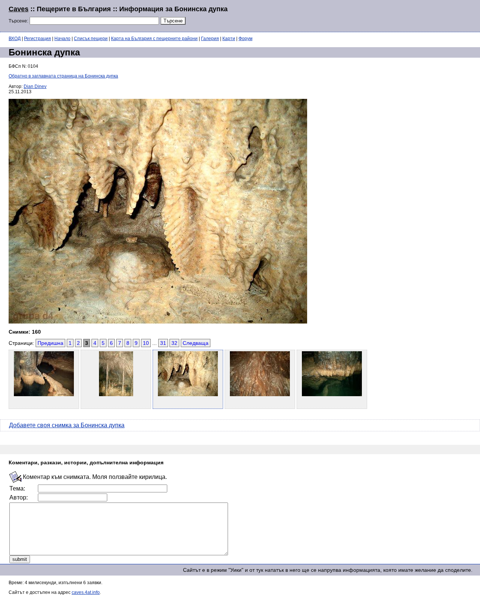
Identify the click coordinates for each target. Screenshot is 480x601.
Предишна (50, 343)
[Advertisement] (380, 15)
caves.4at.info (86, 592)
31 (163, 343)
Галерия (210, 38)
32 (174, 343)
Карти (228, 38)
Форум (245, 38)
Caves (18, 9)
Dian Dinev (35, 86)
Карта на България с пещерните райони (154, 38)
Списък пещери (91, 38)
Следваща (195, 343)
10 (146, 343)
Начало (62, 38)
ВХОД (15, 38)
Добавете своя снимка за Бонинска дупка (66, 425)
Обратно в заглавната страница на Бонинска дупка (63, 76)
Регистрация (37, 38)
